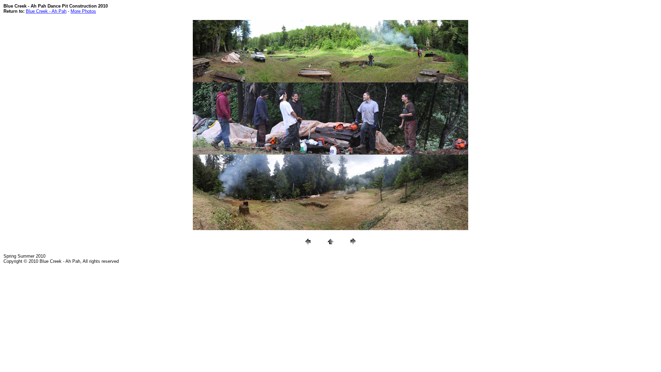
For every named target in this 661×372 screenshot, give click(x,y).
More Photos (83, 11)
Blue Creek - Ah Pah (46, 11)
